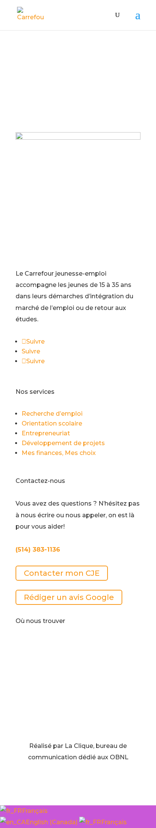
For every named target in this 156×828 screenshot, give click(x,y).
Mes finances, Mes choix (59, 452)
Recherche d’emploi (52, 413)
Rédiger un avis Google (69, 597)
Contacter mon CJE (62, 573)
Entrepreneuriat (46, 433)
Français (35, 810)
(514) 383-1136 (38, 549)
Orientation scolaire (52, 423)
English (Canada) (52, 822)
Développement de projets (63, 443)
